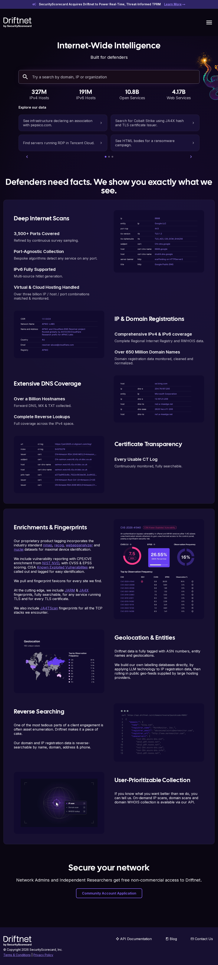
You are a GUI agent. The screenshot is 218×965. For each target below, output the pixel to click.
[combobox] (114, 76)
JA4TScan (49, 608)
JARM (70, 590)
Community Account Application (109, 893)
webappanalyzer (79, 545)
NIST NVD (50, 563)
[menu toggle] (209, 22)
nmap (47, 545)
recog (59, 545)
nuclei (18, 549)
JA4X (84, 590)
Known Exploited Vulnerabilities (62, 567)
